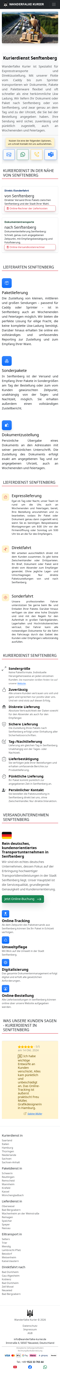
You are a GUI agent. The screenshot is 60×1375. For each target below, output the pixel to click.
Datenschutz (30, 1325)
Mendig (6, 1246)
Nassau (6, 1228)
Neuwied (7, 1290)
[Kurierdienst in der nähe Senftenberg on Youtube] (15, 1367)
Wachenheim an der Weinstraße (20, 1213)
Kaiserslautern (10, 1261)
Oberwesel (8, 1206)
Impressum (30, 1329)
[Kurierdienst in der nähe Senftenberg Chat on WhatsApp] (45, 1367)
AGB (30, 1333)
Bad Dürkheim (10, 1272)
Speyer (6, 1224)
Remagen (7, 1217)
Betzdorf (7, 1253)
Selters (6, 1239)
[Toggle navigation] (54, 4)
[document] (30, 93)
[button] (9, 154)
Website (21, 683)
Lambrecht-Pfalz (11, 1250)
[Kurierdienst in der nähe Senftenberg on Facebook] (30, 1367)
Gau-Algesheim (11, 1275)
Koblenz (6, 1279)
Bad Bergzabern (11, 1210)
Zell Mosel (8, 1286)
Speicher (7, 1220)
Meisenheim (9, 1257)
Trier (4, 1242)
